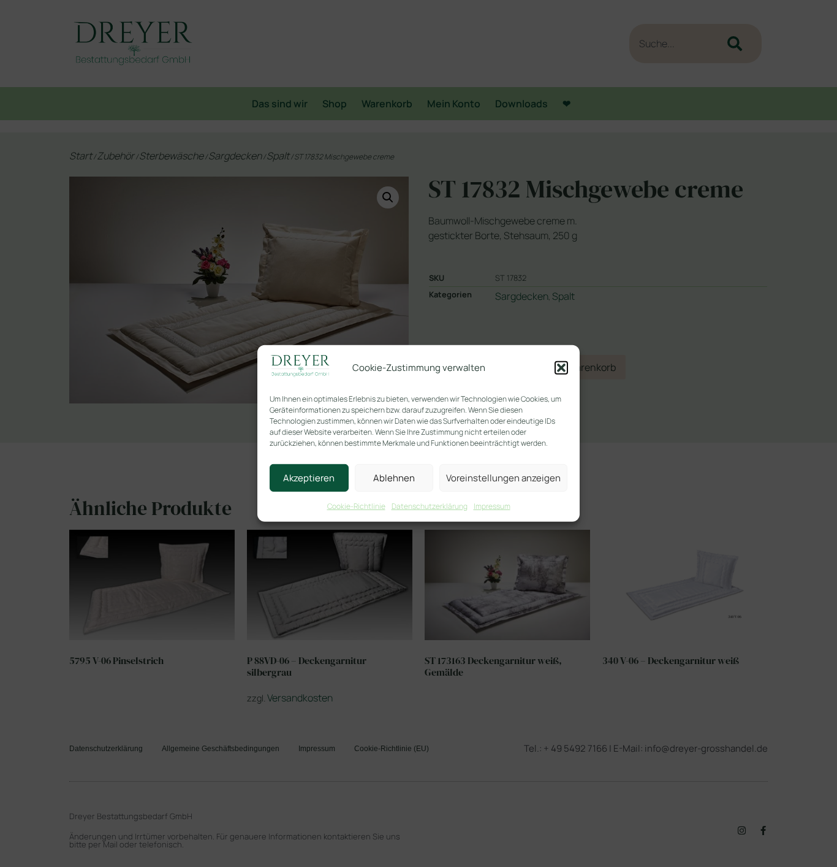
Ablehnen (394, 478)
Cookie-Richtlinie (356, 506)
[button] (561, 368)
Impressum (492, 506)
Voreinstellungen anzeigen (503, 478)
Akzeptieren (309, 478)
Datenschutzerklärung (430, 506)
